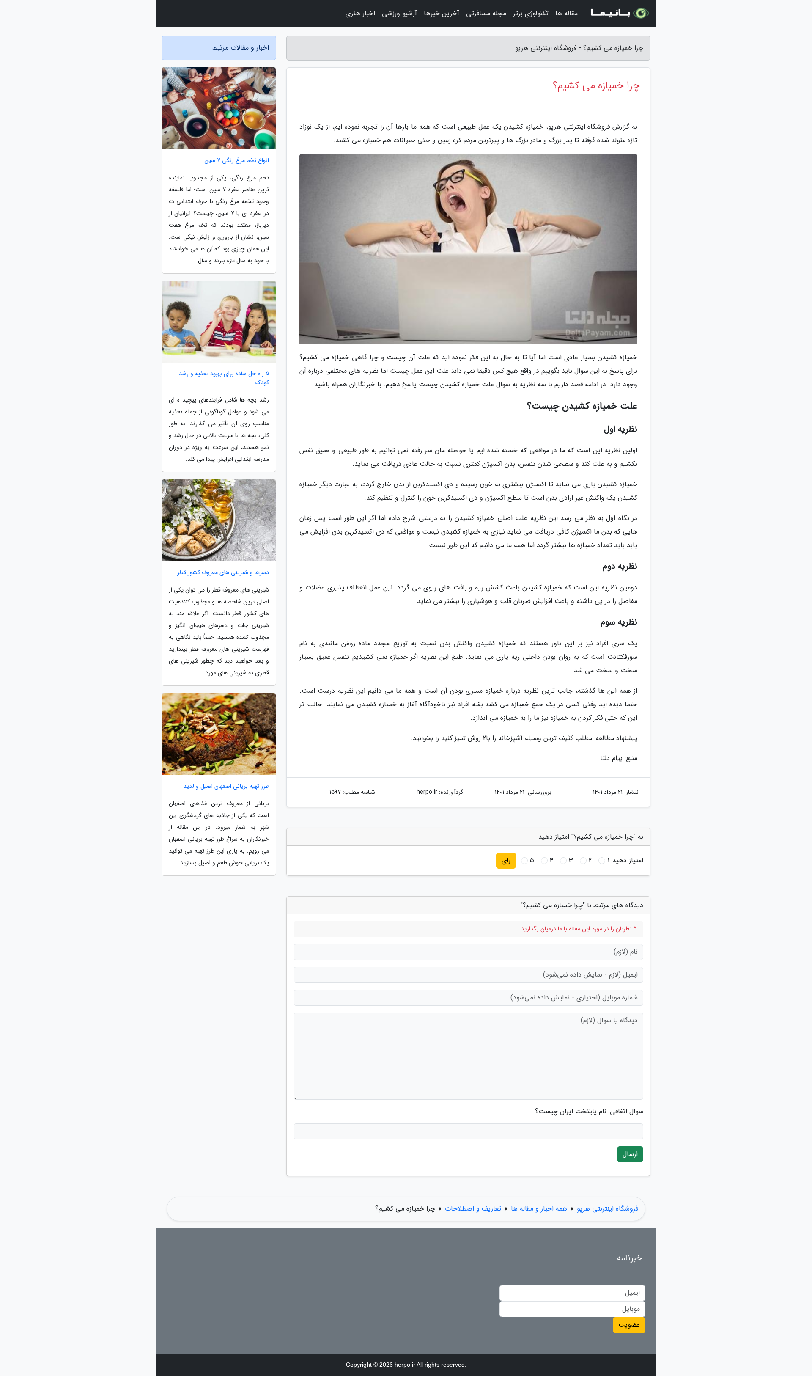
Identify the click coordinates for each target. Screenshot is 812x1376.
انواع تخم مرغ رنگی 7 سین (236, 160)
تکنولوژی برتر (531, 13)
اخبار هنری (360, 13)
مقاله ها (566, 13)
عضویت (629, 1325)
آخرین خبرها (441, 13)
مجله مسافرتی (486, 13)
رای (506, 860)
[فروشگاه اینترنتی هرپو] (619, 13)
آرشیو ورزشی (399, 13)
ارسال (630, 1154)
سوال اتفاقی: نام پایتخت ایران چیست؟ (589, 1111)
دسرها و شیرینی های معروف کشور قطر (223, 572)
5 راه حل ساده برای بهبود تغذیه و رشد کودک (224, 378)
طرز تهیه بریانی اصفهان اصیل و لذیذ (226, 786)
